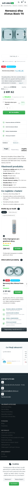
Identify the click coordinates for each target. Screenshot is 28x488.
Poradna (4, 421)
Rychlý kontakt (6, 397)
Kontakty (4, 456)
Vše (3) (4, 212)
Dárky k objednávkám (11, 131)
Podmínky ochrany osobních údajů (12, 437)
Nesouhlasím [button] (19, 479)
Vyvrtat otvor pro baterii (10, 103)
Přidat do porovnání (20, 61)
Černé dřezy (5, 409)
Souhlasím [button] (14, 483)
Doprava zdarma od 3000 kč (13, 122)
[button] (24, 34)
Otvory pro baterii (10, 135)
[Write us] (2, 394)
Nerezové (15, 5)
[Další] (25, 359)
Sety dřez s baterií (7, 414)
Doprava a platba (7, 435)
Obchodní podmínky (8, 432)
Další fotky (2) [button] (13, 56)
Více (20, 83)
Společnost (5, 451)
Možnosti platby (6, 440)
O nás (3, 454)
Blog (2, 423)
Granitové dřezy (6, 407)
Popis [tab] (6, 149)
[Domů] (8, 3)
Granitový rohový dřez (8, 416)
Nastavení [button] (8, 479)
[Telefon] (2, 382)
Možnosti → (16, 142)
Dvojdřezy (20, 5)
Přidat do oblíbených (9, 61)
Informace (5, 430)
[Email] (2, 388)
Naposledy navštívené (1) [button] (13, 329)
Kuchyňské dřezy (7, 5)
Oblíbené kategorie (8, 404)
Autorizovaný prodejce (12, 126)
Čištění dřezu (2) (13, 212)
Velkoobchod (5, 445)
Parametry (15, 150)
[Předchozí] (3, 359)
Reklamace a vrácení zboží (9, 442)
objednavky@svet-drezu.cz (9, 391)
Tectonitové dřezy (7, 412)
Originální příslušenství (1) (8, 215)
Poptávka (4, 426)
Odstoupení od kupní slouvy (10, 447)
